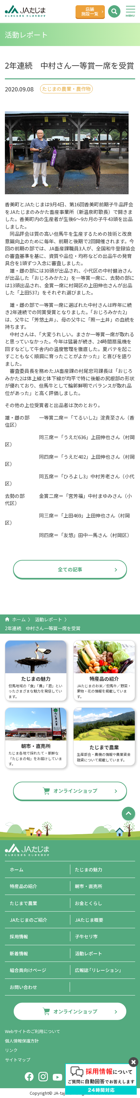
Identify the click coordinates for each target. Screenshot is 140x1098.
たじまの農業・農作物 (66, 88)
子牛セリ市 (86, 936)
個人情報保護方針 (22, 1041)
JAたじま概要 (89, 919)
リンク (11, 1050)
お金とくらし (88, 903)
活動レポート (48, 619)
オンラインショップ (75, 790)
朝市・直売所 (88, 886)
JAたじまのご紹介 (28, 919)
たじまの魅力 (88, 869)
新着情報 (19, 953)
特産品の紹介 (23, 886)
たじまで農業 (23, 903)
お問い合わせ (23, 987)
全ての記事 (70, 569)
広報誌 (99, 970)
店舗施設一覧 (89, 11)
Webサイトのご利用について (32, 1031)
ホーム (19, 619)
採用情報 (19, 936)
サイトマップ (17, 1060)
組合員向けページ (28, 970)
